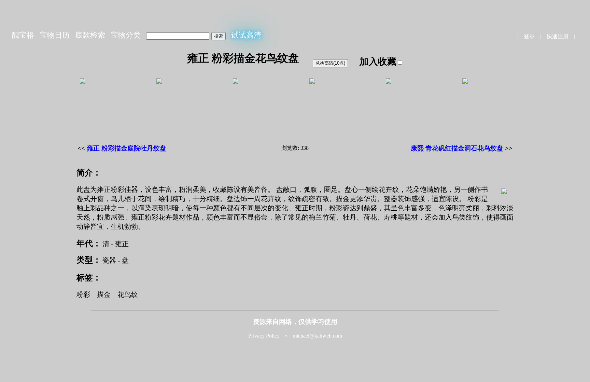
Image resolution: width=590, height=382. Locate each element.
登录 (529, 36)
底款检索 (90, 35)
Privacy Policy (264, 336)
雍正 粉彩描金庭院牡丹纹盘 (126, 148)
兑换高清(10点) (330, 63)
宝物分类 (126, 35)
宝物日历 (55, 35)
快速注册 (557, 36)
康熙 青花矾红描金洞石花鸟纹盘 (457, 148)
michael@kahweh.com (317, 336)
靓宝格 (23, 35)
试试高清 (246, 35)
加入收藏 (378, 61)
